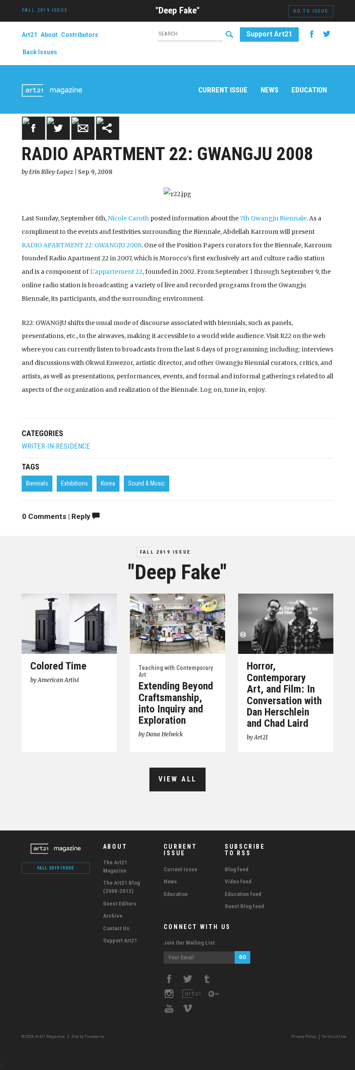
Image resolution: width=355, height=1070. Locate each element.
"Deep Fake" (177, 10)
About (49, 34)
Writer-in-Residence (56, 446)
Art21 (29, 34)
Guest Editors (119, 903)
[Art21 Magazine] (52, 80)
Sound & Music (146, 483)
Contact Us (116, 928)
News (269, 89)
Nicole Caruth (128, 218)
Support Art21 (269, 34)
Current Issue (223, 89)
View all (177, 779)
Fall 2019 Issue (165, 552)
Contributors (79, 34)
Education (309, 89)
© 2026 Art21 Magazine (44, 1036)
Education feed (243, 894)
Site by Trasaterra (87, 1036)
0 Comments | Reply (57, 516)
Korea (108, 483)
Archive (113, 915)
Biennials (37, 483)
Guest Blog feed (244, 906)
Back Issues (40, 52)
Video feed (238, 881)
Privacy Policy (303, 1036)
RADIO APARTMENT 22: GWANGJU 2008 (82, 245)
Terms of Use (334, 1036)
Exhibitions (74, 483)
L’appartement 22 (116, 272)
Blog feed (236, 869)
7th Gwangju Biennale (273, 218)
